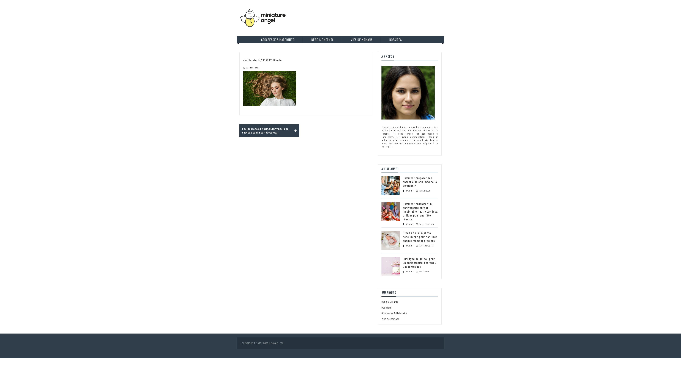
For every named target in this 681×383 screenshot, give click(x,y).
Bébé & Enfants (322, 39)
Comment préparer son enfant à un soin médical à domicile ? (420, 181)
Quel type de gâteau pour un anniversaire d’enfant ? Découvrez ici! (419, 262)
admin (411, 190)
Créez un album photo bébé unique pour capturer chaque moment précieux (420, 236)
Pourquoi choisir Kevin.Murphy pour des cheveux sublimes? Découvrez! (265, 130)
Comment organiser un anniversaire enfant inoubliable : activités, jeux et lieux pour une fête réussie (420, 211)
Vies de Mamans (362, 39)
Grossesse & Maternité (278, 39)
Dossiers (395, 39)
